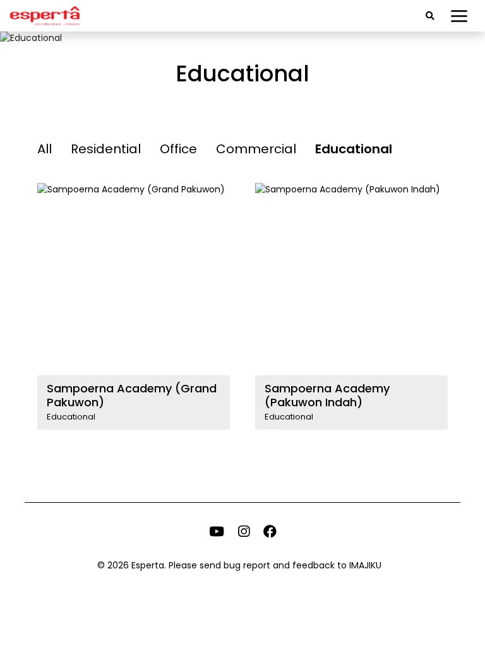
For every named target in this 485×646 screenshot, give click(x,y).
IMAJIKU (365, 565)
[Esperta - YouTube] (216, 533)
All (44, 149)
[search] (430, 16)
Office (178, 149)
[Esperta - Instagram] (243, 533)
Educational (353, 149)
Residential (106, 149)
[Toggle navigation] (459, 15)
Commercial (256, 149)
